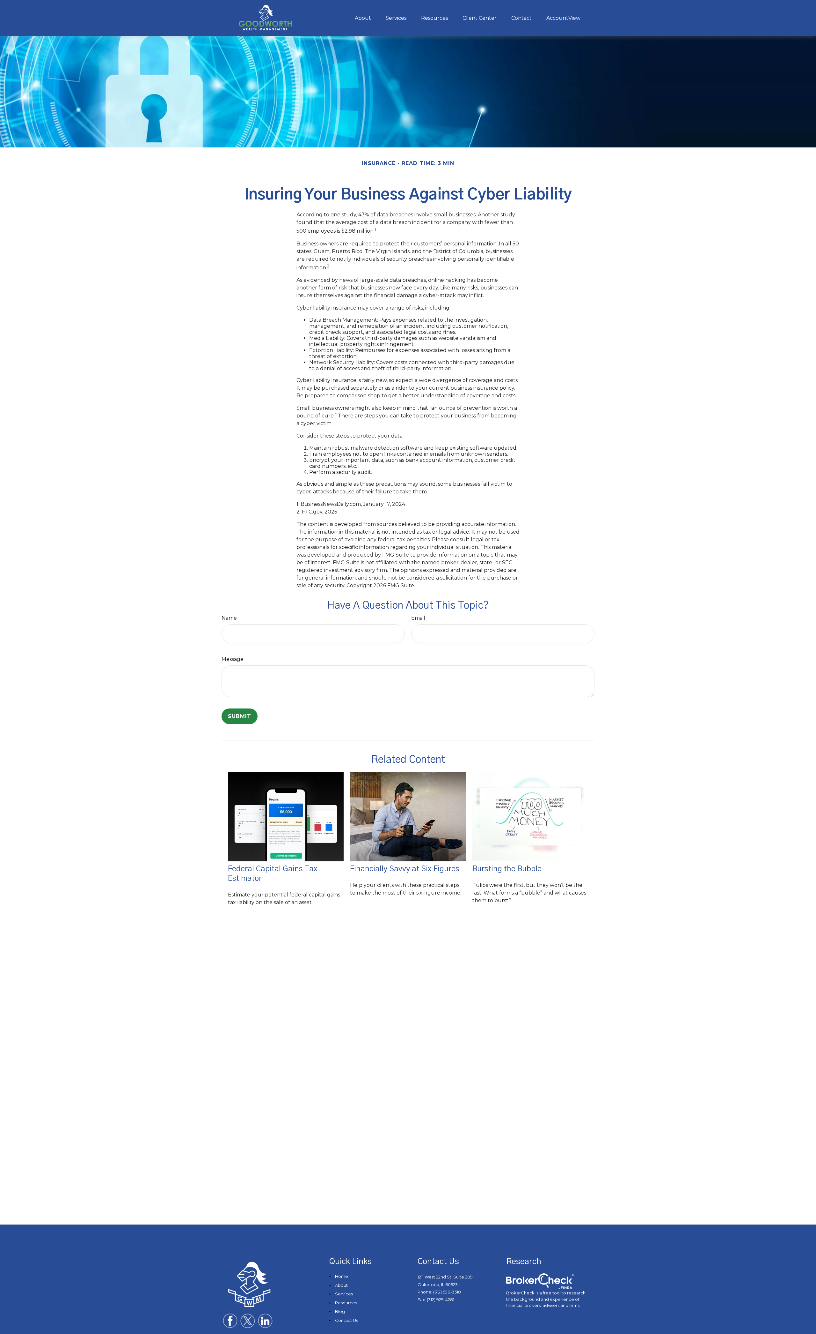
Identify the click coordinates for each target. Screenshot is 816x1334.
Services (344, 1293)
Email (418, 618)
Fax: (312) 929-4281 (436, 1299)
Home (341, 1276)
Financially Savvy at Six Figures (404, 869)
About (341, 1285)
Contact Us (346, 1320)
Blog (340, 1311)
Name (229, 618)
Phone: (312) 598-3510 (439, 1291)
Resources (346, 1302)
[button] (363, 18)
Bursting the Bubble (507, 869)
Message (233, 659)
